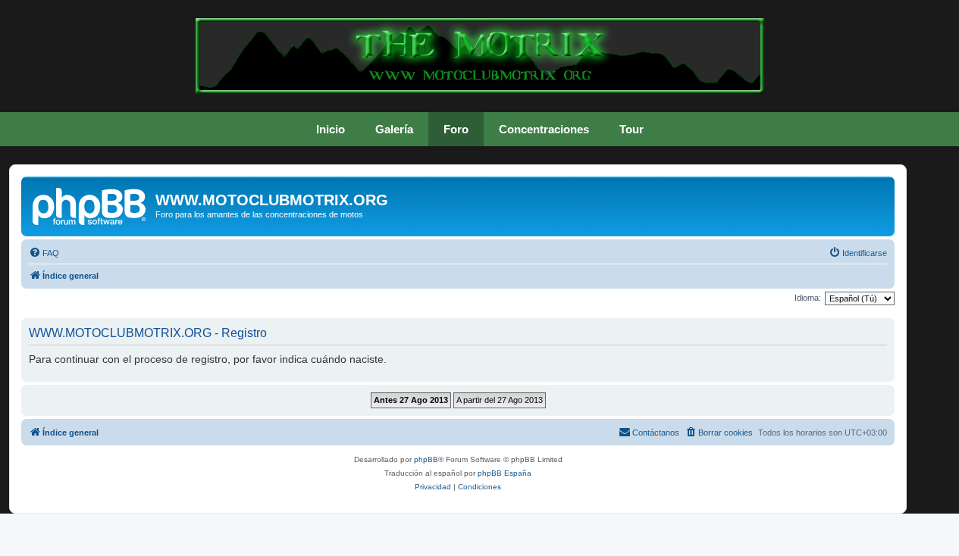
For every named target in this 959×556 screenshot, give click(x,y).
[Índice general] (90, 204)
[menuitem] (44, 253)
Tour (631, 129)
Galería (394, 129)
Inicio (330, 129)
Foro (456, 129)
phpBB (426, 459)
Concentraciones (544, 129)
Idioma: (807, 297)
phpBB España (504, 473)
